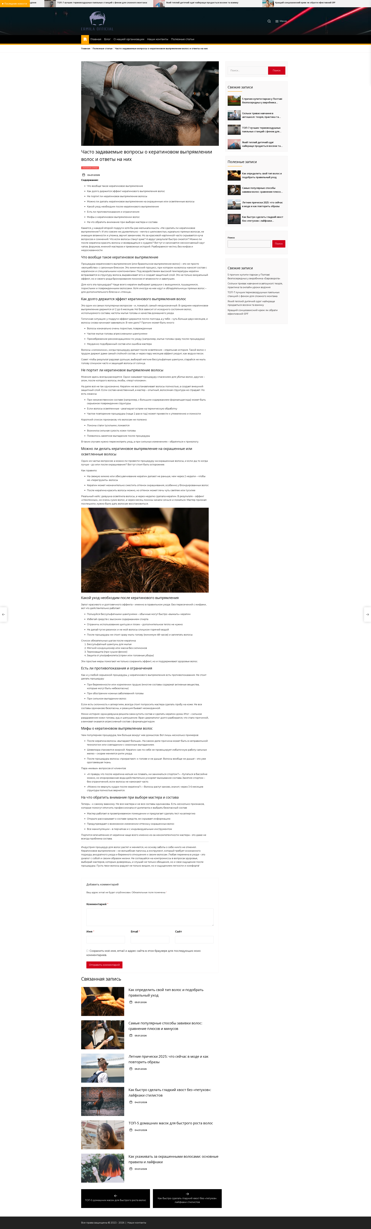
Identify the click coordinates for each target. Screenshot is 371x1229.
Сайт (178, 931)
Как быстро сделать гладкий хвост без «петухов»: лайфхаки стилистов (262, 219)
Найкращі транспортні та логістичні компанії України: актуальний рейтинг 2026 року (273, 2)
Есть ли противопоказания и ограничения (113, 211)
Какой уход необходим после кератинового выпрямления (123, 206)
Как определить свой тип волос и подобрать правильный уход (262, 175)
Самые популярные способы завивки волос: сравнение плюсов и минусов (262, 190)
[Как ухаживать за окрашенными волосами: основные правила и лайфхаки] (102, 1167)
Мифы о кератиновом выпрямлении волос (113, 217)
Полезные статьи (182, 39)
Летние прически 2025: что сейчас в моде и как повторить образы (262, 204)
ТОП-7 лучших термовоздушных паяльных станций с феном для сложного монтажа (261, 129)
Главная (95, 39)
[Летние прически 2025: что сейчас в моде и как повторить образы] (102, 1067)
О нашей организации (129, 39)
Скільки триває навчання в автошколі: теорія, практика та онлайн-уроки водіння (260, 115)
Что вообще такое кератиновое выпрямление (115, 186)
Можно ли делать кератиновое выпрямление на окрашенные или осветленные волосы (140, 201)
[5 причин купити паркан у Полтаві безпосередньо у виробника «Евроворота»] (234, 101)
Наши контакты (157, 39)
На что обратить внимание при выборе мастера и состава (122, 222)
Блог (107, 39)
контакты (140, 1222)
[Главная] (85, 39)
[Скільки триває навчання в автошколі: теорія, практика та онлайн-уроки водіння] (234, 115)
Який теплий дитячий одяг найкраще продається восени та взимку (46, 2)
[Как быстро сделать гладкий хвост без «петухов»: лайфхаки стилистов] (102, 1101)
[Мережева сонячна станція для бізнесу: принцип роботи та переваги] (330, 3)
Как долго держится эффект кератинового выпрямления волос (126, 191)
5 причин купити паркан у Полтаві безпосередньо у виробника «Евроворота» (262, 100)
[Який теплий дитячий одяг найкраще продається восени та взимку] (234, 144)
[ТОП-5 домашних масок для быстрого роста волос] (102, 1134)
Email (135, 931)
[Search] (269, 21)
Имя (90, 931)
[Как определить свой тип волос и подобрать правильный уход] (102, 1001)
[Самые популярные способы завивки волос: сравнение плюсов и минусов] (102, 1034)
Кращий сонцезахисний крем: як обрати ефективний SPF (149, 2)
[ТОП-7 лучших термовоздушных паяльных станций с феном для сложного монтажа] (234, 130)
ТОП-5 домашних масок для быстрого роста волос (171, 1122)
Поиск (231, 237)
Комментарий (97, 904)
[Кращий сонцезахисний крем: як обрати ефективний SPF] (112, 3)
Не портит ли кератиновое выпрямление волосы (117, 196)
